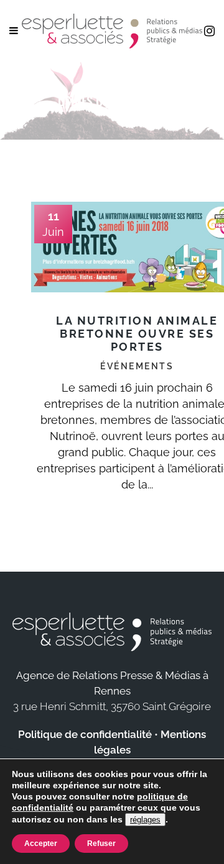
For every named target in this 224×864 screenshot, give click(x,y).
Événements (137, 366)
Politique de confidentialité (85, 734)
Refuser (101, 843)
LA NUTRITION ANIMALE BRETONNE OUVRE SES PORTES (137, 333)
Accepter (40, 843)
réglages (145, 819)
